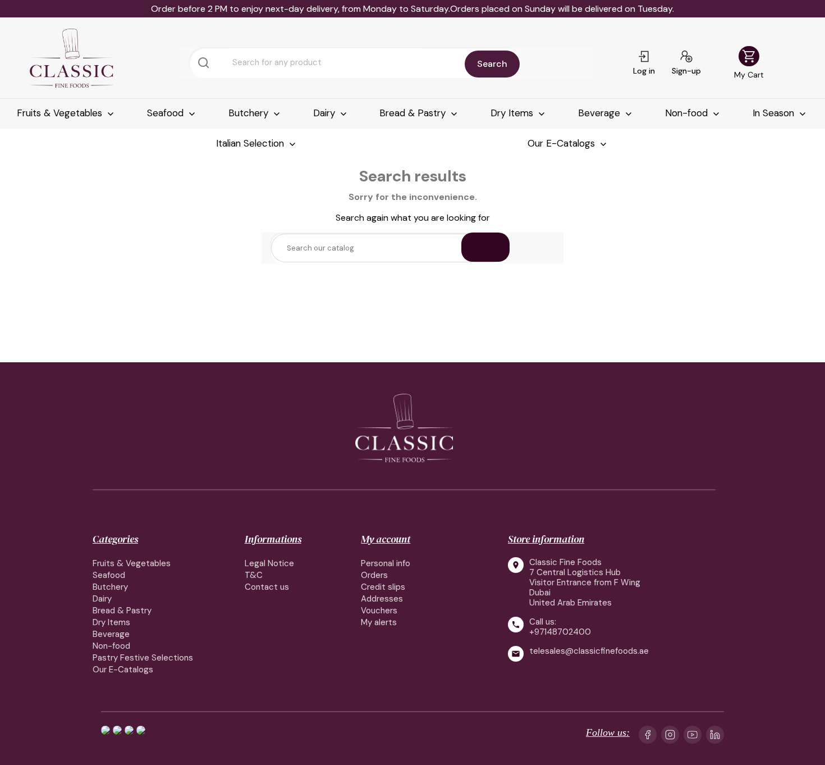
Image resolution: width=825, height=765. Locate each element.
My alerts (379, 622)
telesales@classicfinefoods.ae (589, 651)
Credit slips (383, 587)
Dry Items (513, 113)
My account (385, 539)
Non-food (688, 113)
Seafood (166, 113)
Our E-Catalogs (563, 143)
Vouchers (379, 610)
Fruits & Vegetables (61, 113)
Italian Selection (251, 143)
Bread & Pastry (413, 113)
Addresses (382, 598)
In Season (775, 113)
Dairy (325, 113)
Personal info (385, 563)
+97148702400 (560, 632)
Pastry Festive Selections (143, 657)
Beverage (600, 113)
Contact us (267, 587)
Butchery (249, 113)
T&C (254, 575)
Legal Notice (269, 563)
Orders (374, 575)
